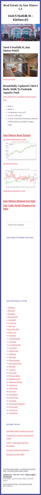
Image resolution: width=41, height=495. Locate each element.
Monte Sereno (14, 360)
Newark (12, 367)
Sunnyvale (13, 407)
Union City (13, 410)
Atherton (11, 308)
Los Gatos (13, 348)
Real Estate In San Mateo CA (20, 7)
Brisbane (11, 314)
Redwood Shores (15, 382)
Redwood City (14, 379)
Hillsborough (14, 339)
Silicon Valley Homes (10, 484)
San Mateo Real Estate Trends (14, 139)
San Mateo (13, 395)
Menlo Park (13, 351)
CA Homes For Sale (25, 484)
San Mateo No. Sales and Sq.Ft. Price (14, 191)
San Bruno (13, 385)
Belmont (11, 311)
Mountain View (15, 364)
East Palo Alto (13, 329)
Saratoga (12, 401)
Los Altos (12, 342)
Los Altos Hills (14, 345)
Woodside (13, 413)
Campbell (12, 320)
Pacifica (12, 370)
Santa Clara (13, 398)
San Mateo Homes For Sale (19, 201)
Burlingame (13, 317)
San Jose (12, 391)
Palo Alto (12, 373)
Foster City (12, 332)
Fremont (12, 336)
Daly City (11, 326)
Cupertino (12, 323)
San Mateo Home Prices (10, 164)
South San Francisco (17, 404)
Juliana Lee (7, 475)
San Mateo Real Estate (17, 135)
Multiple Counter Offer (15, 454)
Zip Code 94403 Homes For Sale (19, 207)
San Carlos (13, 388)
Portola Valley (14, 376)
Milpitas (12, 357)
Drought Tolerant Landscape (17, 450)
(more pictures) (9, 79)
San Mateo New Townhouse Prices (19, 431)
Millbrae (12, 354)
